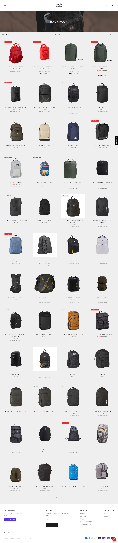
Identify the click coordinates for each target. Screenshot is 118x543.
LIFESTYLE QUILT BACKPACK (44, 220)
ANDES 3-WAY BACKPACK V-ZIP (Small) (44, 448)
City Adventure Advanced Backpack (102, 221)
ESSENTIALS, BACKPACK (102, 259)
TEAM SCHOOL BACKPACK (73, 145)
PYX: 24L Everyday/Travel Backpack (102, 67)
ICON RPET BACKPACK (16, 486)
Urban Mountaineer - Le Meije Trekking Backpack (73, 108)
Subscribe (52, 525)
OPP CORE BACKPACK (16, 182)
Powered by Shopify (27, 538)
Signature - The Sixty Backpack (45, 107)
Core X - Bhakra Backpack (102, 145)
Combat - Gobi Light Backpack (44, 373)
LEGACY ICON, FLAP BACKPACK (102, 334)
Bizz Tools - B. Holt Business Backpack (102, 373)
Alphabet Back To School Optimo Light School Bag (73, 487)
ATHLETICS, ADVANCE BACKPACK (44, 259)
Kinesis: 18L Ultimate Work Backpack (73, 183)
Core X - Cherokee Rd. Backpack (16, 220)
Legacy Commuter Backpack (44, 334)
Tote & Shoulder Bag (85, 524)
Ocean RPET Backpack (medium (73, 297)
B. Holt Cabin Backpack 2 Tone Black (15, 412)
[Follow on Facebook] (4, 532)
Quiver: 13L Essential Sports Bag (73, 66)
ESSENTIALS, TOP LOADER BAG (15, 448)
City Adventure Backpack (102, 411)
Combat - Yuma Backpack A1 (73, 259)
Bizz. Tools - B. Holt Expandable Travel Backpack (45, 412)
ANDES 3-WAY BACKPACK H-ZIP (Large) (102, 183)
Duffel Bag (83, 516)
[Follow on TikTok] (13, 532)
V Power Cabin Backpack (44, 486)
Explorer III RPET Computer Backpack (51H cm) (15, 373)
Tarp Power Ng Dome (102, 448)
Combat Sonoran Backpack (15, 145)
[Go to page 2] (66, 497)
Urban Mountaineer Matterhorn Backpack (73, 373)
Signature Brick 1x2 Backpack (15, 107)
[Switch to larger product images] (3, 34)
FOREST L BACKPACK (102, 297)
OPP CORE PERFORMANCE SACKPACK (73, 448)
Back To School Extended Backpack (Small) (45, 183)
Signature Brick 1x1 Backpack (16, 66)
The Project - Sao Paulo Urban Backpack (15, 335)
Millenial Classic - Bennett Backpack (73, 221)
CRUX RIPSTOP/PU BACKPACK (102, 486)
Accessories (83, 527)
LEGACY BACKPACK (45, 145)
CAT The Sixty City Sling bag (44, 297)
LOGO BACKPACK (102, 107)
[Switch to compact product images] (8, 34)
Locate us (106, 516)
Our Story (106, 513)
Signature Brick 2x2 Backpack (44, 66)
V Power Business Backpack (15, 259)
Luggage (82, 519)
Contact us (106, 519)
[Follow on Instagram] (9, 532)
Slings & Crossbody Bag (86, 521)
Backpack (82, 513)
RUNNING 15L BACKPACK (15, 297)
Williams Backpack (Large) (73, 334)
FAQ (105, 521)
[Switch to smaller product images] (6, 34)
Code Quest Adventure (73, 411)
